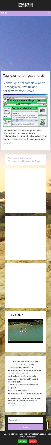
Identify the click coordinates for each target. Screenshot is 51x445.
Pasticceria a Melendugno (19, 158)
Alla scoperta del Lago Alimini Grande (24, 161)
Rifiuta (32, 441)
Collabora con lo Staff (17, 405)
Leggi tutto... (8, 143)
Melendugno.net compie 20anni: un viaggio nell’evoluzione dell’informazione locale (24, 87)
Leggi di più (31, 437)
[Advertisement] (25, 43)
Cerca (25, 427)
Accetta (22, 441)
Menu (4, 13)
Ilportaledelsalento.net (18, 373)
